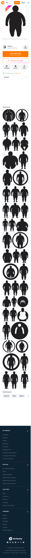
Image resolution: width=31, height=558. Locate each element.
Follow (25, 48)
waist (14, 527)
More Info (6, 77)
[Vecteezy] (2, 2)
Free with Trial (15, 54)
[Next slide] (24, 527)
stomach (6, 527)
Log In (23, 2)
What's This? (18, 73)
